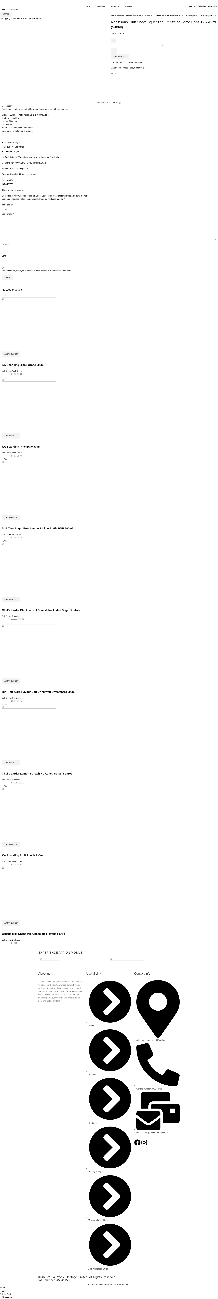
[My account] (195, 6)
